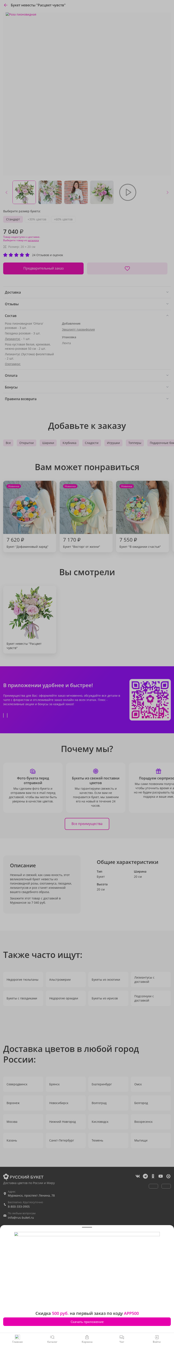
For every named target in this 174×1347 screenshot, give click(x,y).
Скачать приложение (87, 1322)
